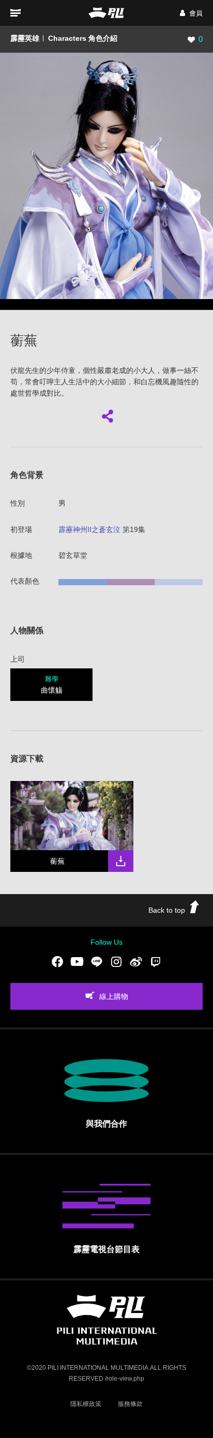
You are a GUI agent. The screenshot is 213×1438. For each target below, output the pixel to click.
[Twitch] (155, 961)
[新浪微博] (136, 961)
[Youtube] (77, 961)
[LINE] (96, 961)
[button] (191, 13)
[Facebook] (57, 961)
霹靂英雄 (24, 38)
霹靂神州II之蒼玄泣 (89, 529)
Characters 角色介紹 (82, 38)
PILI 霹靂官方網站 (106, 12)
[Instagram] (116, 961)
